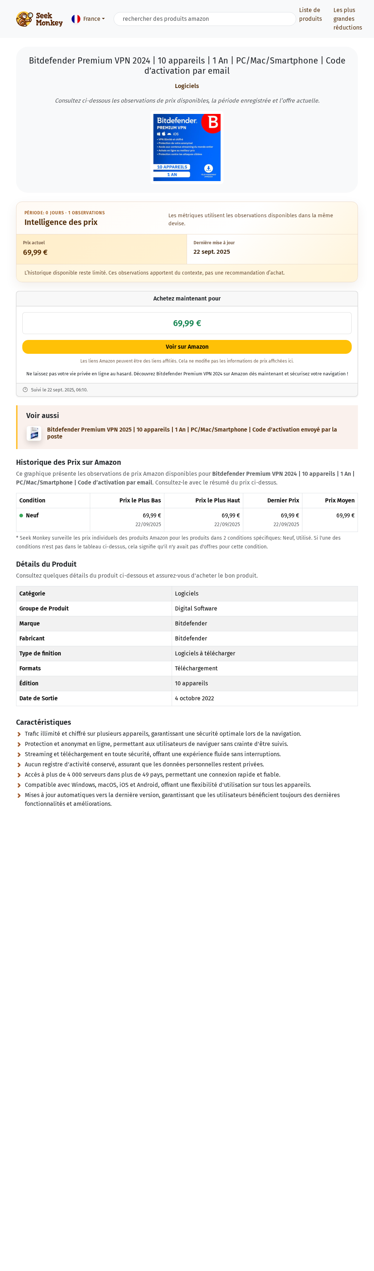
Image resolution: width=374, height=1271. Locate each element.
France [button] (91, 18)
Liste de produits (310, 14)
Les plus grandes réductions (347, 19)
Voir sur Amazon (187, 346)
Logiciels (187, 86)
